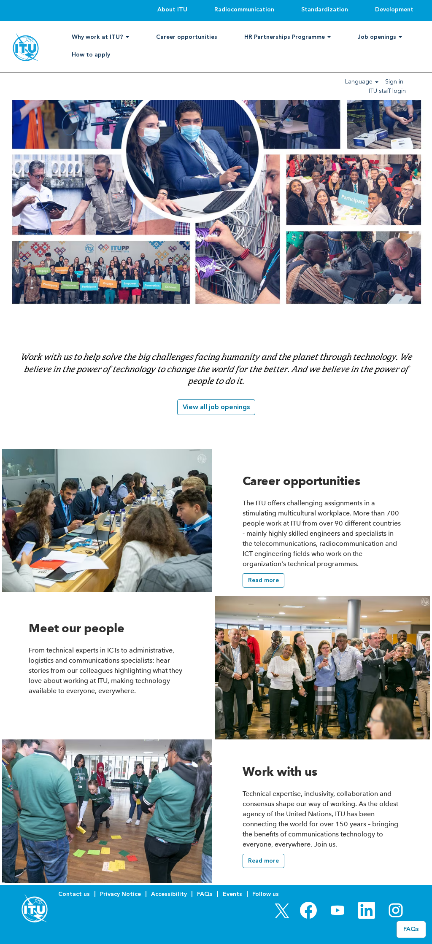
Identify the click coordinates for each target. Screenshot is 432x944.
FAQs (205, 894)
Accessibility (169, 894)
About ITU (172, 9)
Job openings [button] (378, 36)
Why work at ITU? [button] (98, 36)
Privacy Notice (120, 894)
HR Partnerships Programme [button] (285, 36)
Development (394, 9)
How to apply (91, 54)
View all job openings (216, 407)
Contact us (74, 894)
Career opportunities (186, 36)
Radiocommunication (244, 9)
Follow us (265, 894)
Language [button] (359, 81)
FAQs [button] (411, 929)
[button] (263, 580)
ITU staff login (387, 90)
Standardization (324, 9)
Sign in (394, 81)
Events (232, 894)
